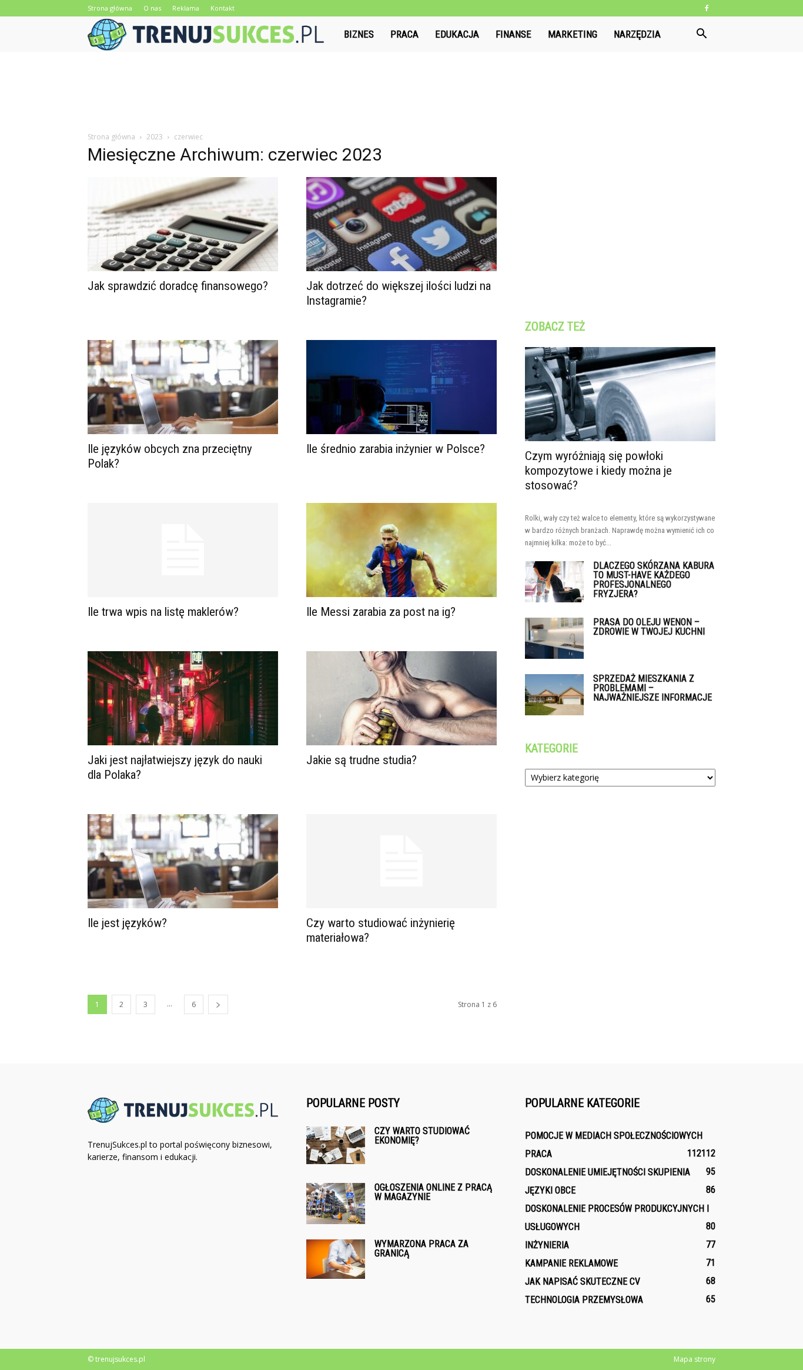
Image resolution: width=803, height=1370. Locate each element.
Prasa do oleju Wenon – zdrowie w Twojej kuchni (649, 626)
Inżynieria (547, 1245)
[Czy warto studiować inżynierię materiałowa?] (401, 861)
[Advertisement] (401, 92)
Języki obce (550, 1190)
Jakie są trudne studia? (361, 760)
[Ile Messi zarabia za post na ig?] (401, 550)
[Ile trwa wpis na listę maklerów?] (183, 550)
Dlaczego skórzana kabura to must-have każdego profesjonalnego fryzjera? (653, 579)
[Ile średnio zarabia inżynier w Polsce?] (401, 387)
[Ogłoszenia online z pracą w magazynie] (335, 1203)
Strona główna (110, 8)
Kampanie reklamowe (571, 1263)
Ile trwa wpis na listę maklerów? (163, 612)
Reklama (185, 8)
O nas (152, 8)
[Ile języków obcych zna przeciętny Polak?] (183, 387)
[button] (701, 34)
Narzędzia (637, 34)
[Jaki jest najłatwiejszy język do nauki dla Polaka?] (183, 698)
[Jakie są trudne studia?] (401, 698)
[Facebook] (706, 8)
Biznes (359, 34)
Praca (404, 34)
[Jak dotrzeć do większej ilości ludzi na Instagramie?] (401, 224)
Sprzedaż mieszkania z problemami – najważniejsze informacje (652, 688)
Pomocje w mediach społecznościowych (613, 1135)
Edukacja (457, 34)
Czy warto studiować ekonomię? (422, 1135)
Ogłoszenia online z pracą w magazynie (433, 1192)
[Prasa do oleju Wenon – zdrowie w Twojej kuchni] (554, 638)
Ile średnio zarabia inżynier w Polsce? (395, 449)
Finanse (513, 34)
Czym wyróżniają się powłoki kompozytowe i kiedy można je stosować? (598, 470)
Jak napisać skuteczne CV (582, 1281)
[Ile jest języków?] (183, 861)
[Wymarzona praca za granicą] (335, 1259)
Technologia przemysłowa (584, 1299)
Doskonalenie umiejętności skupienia (607, 1172)
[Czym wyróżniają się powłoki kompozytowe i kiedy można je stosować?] (620, 394)
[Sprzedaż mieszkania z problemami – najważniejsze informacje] (554, 694)
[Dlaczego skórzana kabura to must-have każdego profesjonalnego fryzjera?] (554, 581)
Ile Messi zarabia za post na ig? (381, 612)
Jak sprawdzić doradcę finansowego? (178, 286)
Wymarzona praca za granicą (421, 1248)
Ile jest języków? (127, 923)
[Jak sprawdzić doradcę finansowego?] (183, 224)
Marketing (572, 34)
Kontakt (222, 8)
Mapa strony (694, 1359)
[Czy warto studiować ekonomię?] (335, 1145)
